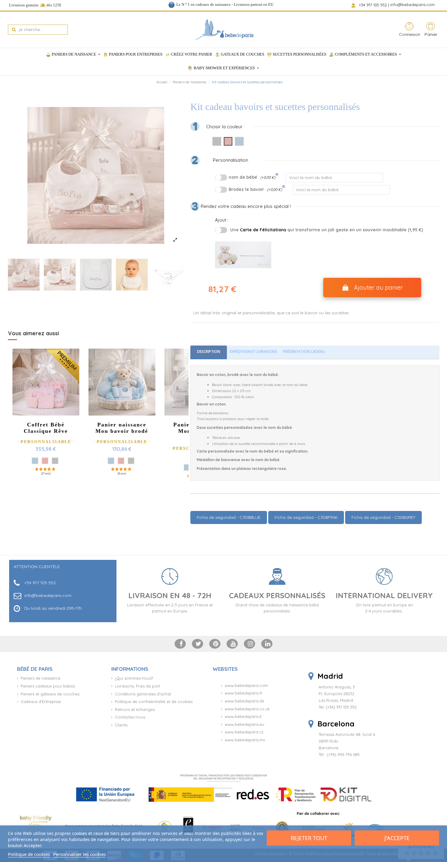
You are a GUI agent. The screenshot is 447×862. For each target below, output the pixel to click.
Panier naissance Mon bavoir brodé (121, 428)
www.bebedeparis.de (244, 700)
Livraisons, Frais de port (137, 686)
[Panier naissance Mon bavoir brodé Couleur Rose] (121, 460)
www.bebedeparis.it (243, 716)
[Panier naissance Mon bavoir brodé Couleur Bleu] (111, 460)
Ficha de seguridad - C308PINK (306, 517)
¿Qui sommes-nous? (134, 678)
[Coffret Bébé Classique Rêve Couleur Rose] (45, 460)
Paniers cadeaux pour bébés (48, 686)
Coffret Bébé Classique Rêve (46, 428)
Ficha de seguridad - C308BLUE (229, 517)
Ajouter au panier (378, 287)
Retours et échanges (135, 709)
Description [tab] (208, 351)
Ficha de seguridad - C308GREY (383, 517)
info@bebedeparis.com (413, 4)
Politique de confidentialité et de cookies (153, 701)
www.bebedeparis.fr (243, 693)
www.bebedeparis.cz (244, 731)
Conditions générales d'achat (143, 693)
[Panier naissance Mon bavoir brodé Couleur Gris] (131, 460)
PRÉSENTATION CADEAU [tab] (304, 351)
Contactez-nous (130, 717)
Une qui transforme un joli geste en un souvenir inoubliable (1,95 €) (326, 230)
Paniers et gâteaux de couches (50, 693)
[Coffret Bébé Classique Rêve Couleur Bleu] (35, 460)
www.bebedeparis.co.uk (247, 708)
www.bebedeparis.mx (245, 739)
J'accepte (397, 838)
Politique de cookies (29, 854)
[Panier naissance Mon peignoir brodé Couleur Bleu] (187, 467)
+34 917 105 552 (373, 4)
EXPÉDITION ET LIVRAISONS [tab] (253, 351)
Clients (121, 724)
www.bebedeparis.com (246, 685)
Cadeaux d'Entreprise (41, 701)
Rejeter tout (309, 838)
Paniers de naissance (41, 678)
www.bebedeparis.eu (244, 724)
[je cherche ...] (14, 30)
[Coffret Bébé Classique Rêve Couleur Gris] (55, 460)
